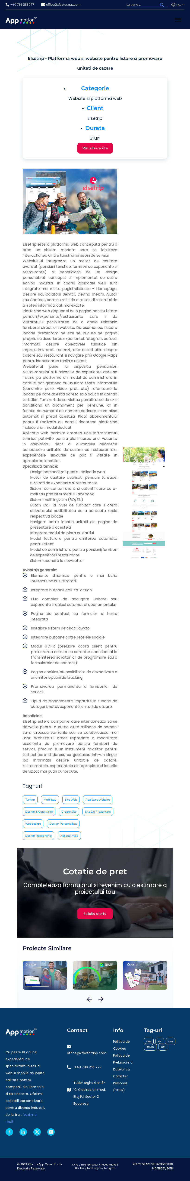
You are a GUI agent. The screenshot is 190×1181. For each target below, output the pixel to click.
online (150, 1047)
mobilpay (50, 799)
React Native (108, 1164)
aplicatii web (69, 835)
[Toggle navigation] (178, 19)
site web (71, 799)
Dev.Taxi (80, 1168)
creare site (68, 811)
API (160, 1041)
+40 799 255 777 (88, 1067)
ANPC (75, 1164)
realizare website (98, 799)
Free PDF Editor (89, 1164)
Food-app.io (94, 1168)
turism (30, 799)
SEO (163, 1047)
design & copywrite (39, 811)
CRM (148, 1041)
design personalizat (63, 823)
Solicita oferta (95, 913)
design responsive (38, 835)
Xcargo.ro (109, 1168)
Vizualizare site (95, 148)
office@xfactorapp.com (86, 1053)
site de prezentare (98, 811)
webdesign (33, 823)
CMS (170, 1041)
